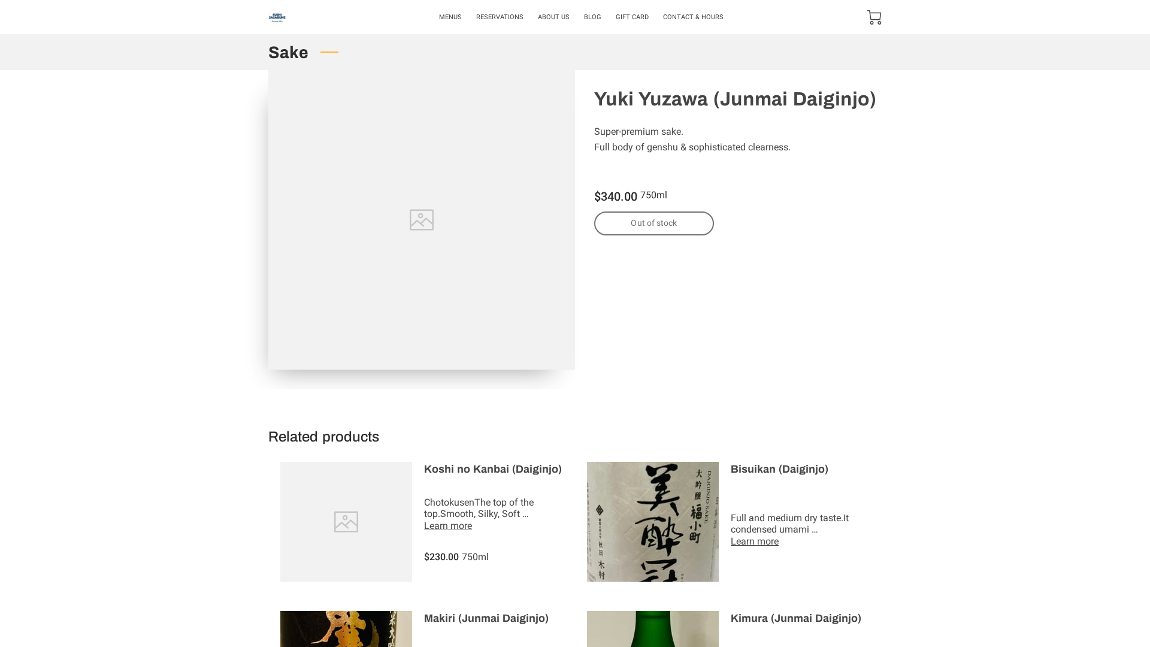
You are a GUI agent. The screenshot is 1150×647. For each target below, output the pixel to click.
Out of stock (654, 223)
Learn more (448, 525)
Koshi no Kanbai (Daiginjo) (493, 469)
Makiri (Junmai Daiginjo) (486, 618)
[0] (874, 17)
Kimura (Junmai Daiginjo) (796, 618)
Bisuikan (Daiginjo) (779, 469)
